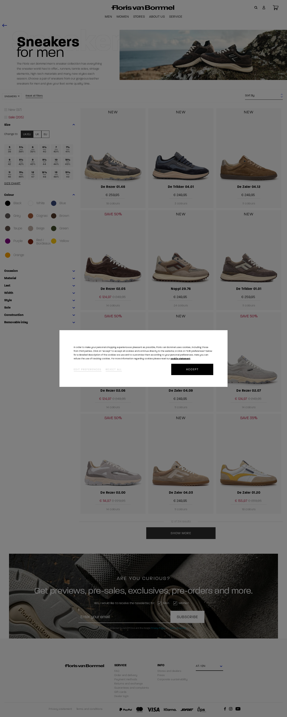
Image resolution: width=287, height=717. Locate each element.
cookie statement (180, 358)
